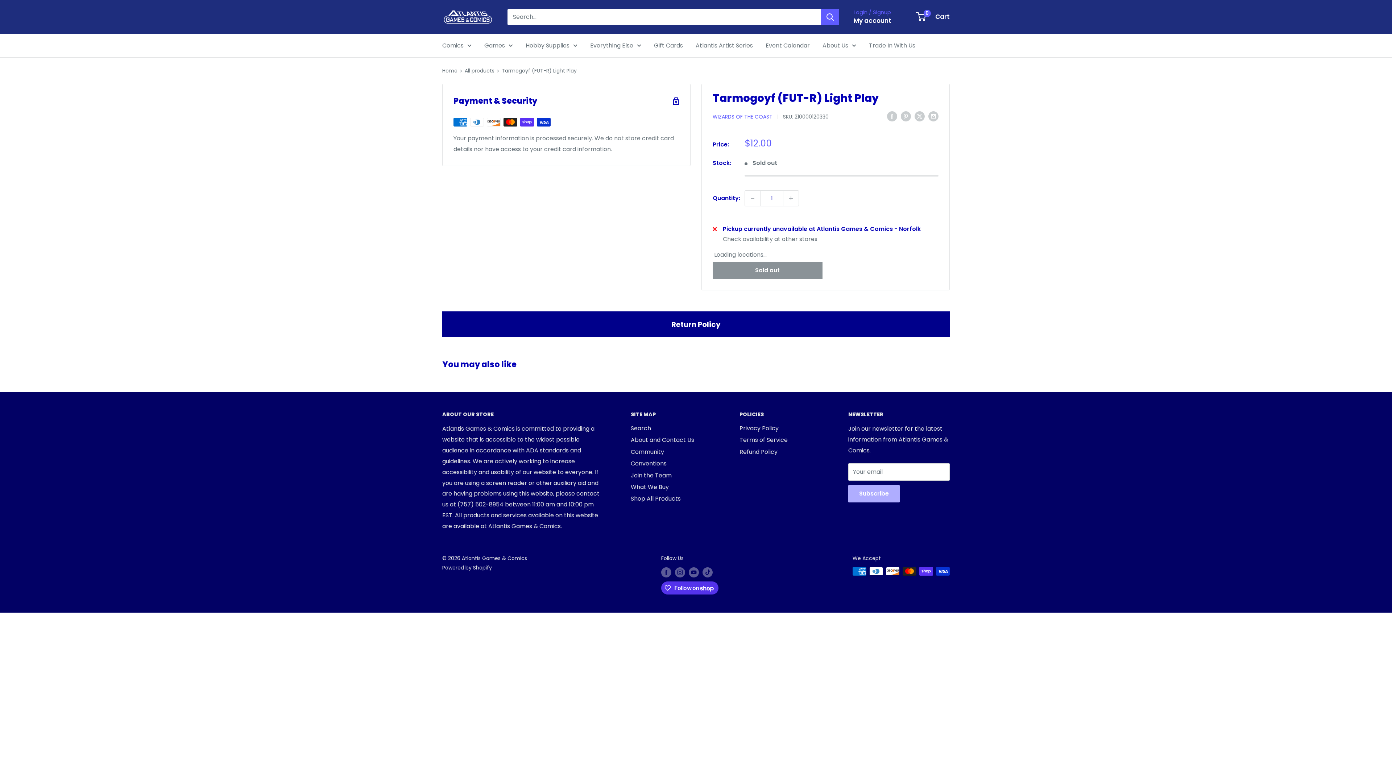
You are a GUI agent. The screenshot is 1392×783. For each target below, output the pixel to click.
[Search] (830, 17)
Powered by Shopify (467, 567)
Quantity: (726, 198)
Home (449, 70)
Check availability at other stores (770, 239)
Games (494, 45)
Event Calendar (788, 45)
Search (641, 428)
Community (647, 452)
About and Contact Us (662, 440)
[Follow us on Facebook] (666, 572)
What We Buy (650, 487)
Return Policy (696, 324)
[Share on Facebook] (892, 116)
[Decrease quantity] (752, 198)
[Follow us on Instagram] (680, 572)
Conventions (649, 463)
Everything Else (611, 45)
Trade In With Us (892, 45)
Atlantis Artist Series (724, 45)
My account (872, 20)
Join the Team (651, 475)
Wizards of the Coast (742, 116)
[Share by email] (933, 116)
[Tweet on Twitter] (920, 116)
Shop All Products (656, 498)
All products (479, 70)
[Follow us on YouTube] (694, 572)
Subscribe (874, 493)
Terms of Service (764, 440)
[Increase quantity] (791, 198)
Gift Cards (668, 45)
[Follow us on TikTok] (708, 572)
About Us (835, 45)
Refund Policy (759, 452)
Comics (453, 45)
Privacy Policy (759, 428)
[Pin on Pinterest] (906, 116)
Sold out (767, 270)
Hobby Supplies (547, 45)
